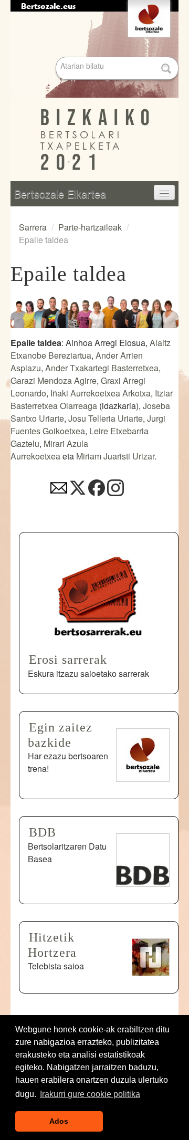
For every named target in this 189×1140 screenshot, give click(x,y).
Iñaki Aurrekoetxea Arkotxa (100, 393)
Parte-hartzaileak (90, 227)
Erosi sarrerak (68, 659)
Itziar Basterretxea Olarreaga (91, 399)
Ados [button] (58, 1121)
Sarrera (33, 227)
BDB (42, 832)
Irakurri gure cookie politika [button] (90, 1094)
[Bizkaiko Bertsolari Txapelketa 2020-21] (94, 97)
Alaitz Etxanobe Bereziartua (90, 349)
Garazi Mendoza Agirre (53, 380)
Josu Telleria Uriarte (105, 418)
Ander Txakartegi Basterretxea (102, 368)
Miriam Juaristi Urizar (115, 456)
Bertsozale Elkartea (60, 193)
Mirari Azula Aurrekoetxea (49, 449)
